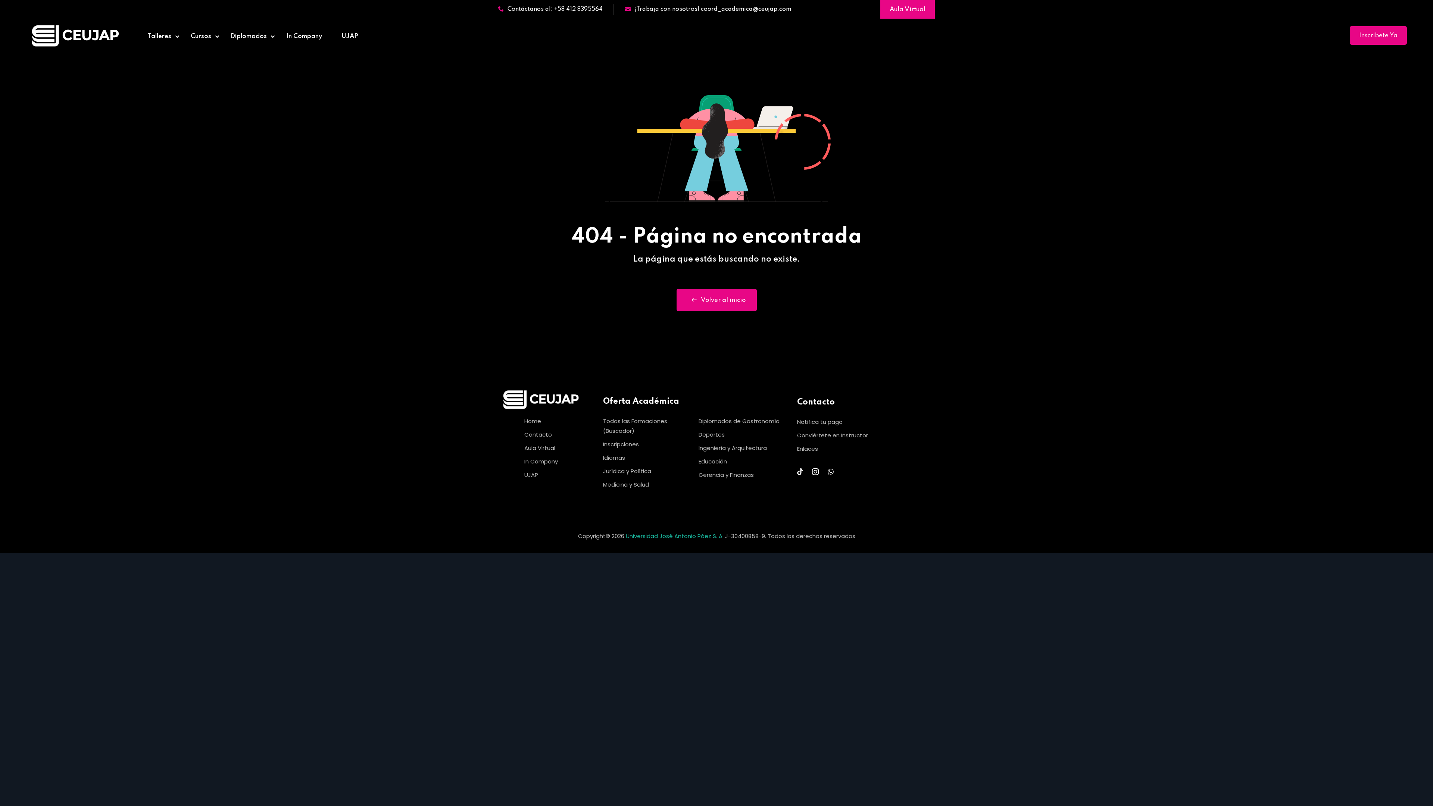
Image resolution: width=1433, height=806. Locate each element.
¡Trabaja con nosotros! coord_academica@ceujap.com (712, 9)
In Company (304, 36)
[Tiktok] (800, 471)
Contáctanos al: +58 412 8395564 (555, 9)
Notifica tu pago (820, 422)
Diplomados (249, 36)
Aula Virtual (907, 9)
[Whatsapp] (830, 471)
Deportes (712, 434)
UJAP (349, 36)
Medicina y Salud (626, 484)
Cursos (201, 36)
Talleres (159, 36)
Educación (713, 461)
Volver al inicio (723, 300)
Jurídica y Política (627, 471)
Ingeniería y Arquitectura (733, 448)
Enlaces (807, 449)
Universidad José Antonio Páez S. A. (675, 536)
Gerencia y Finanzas (726, 475)
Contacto (538, 434)
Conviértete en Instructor (832, 435)
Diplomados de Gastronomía (739, 421)
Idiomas (614, 458)
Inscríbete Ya (1378, 35)
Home (532, 421)
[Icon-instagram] (815, 471)
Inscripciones (621, 444)
